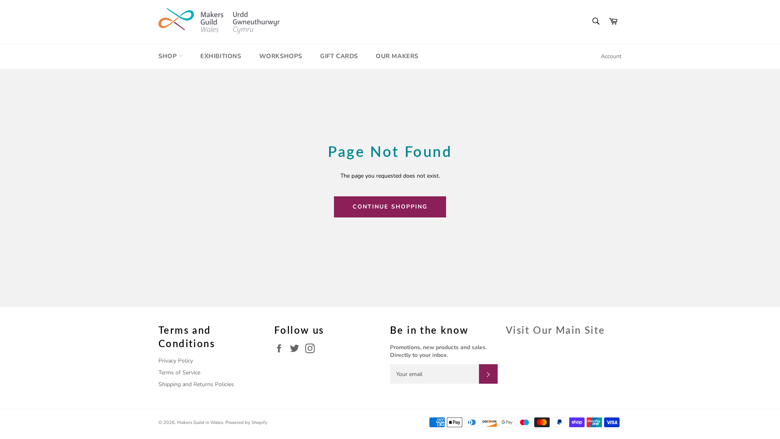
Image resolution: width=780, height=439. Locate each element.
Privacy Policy (175, 361)
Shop (168, 56)
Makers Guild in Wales (200, 422)
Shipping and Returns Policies (196, 384)
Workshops (280, 56)
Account (611, 56)
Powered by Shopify (246, 422)
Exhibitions (220, 56)
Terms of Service (179, 372)
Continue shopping (390, 207)
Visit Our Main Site (555, 330)
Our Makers (397, 56)
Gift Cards (339, 56)
